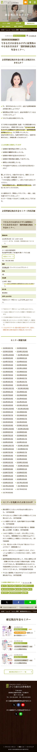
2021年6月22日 (22, 415)
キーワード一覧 (27, 582)
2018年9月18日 (8, 469)
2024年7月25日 (8, 361)
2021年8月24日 (22, 412)
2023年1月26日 (8, 385)
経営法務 (18, 23)
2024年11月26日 (8, 355)
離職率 (25, 592)
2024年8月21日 (22, 358)
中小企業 (18, 586)
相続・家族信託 (6, 26)
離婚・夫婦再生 (18, 26)
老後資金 (5, 592)
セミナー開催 (6, 23)
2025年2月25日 (22, 348)
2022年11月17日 (8, 388)
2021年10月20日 (23, 409)
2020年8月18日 (22, 432)
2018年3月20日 (8, 479)
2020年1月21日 (22, 442)
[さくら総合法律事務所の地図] (18, 730)
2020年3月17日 (22, 439)
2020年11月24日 (8, 429)
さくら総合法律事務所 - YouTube (24, 705)
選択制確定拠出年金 (16, 592)
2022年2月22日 (22, 402)
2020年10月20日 (23, 429)
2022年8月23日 (22, 392)
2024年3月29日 (22, 365)
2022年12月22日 (22, 385)
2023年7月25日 (8, 375)
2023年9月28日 (8, 372)
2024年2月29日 (8, 368)
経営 (25, 589)
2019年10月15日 (8, 449)
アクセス (30, 2)
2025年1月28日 (8, 351)
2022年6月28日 (22, 395)
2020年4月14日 (8, 439)
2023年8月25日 (22, 372)
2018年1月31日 (8, 482)
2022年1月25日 (8, 405)
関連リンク (21, 747)
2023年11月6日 (22, 368)
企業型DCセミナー (28, 586)
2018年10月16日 (23, 466)
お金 (4, 586)
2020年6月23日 (22, 435)
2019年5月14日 (8, 456)
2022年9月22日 (8, 392)
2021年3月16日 (8, 422)
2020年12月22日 (22, 425)
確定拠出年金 (31, 23)
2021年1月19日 (8, 425)
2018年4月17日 (22, 476)
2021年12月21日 (22, 405)
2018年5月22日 (8, 476)
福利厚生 (18, 589)
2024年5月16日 (8, 365)
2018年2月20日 (22, 479)
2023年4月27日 (22, 378)
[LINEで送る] (30, 602)
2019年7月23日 (8, 452)
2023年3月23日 (8, 382)
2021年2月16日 (22, 422)
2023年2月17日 (22, 382)
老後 (30, 589)
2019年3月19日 (8, 459)
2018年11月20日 (8, 466)
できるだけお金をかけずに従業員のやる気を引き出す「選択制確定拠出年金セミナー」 (10, 607)
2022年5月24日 (8, 398)
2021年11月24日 (8, 409)
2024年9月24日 (8, 358)
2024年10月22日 (23, 355)
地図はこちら (7, 256)
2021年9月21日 (8, 412)
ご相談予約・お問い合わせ (25, 2)
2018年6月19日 (22, 472)
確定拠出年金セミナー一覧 (17, 672)
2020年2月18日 (8, 442)
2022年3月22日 (8, 402)
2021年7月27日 (8, 415)
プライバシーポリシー (10, 747)
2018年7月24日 (8, 472)
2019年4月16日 (22, 456)
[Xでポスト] (7, 602)
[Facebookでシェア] (18, 602)
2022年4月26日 (22, 398)
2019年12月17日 (8, 445)
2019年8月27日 (23, 449)
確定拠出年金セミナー (19, 36)
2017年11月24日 (8, 486)
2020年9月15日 (8, 432)
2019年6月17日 (22, 452)
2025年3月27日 (8, 348)
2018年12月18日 (22, 462)
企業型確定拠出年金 (8, 589)
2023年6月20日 (22, 375)
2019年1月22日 (8, 462)
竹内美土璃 (32, 36)
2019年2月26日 (22, 459)
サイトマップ (30, 747)
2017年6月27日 (23, 486)
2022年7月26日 (8, 395)
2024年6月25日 (22, 361)
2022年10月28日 (23, 388)
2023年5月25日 (8, 378)
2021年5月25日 (8, 419)
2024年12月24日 (22, 351)
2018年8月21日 (22, 469)
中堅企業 (11, 586)
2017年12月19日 (22, 482)
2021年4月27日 (22, 419)
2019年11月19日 (23, 445)
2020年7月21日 (8, 435)
